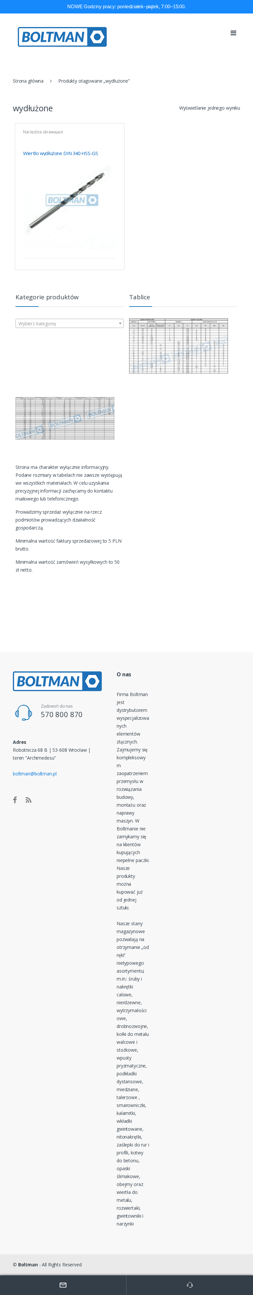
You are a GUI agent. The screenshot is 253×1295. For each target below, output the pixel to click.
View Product (110, 250)
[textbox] (70, 323)
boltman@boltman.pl (34, 773)
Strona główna (28, 81)
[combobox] (69, 323)
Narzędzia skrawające (43, 132)
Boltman (28, 1264)
